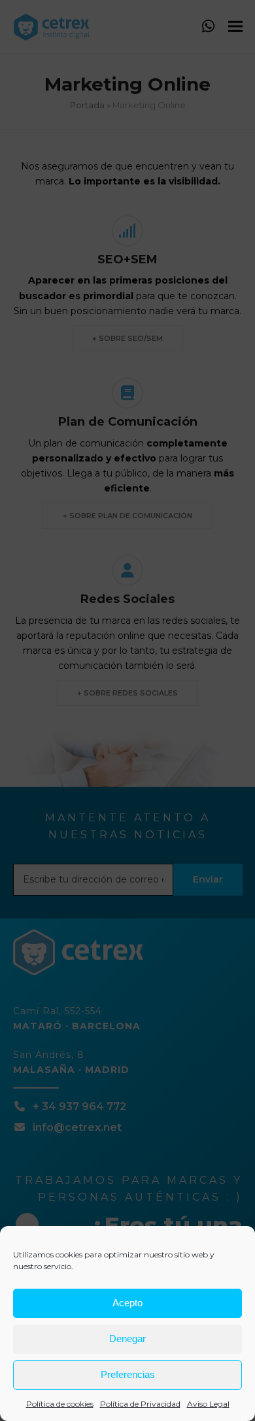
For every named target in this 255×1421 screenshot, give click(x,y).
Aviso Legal (208, 1404)
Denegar (127, 1338)
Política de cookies (60, 1404)
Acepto (127, 1302)
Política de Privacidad (140, 1404)
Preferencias (128, 1374)
